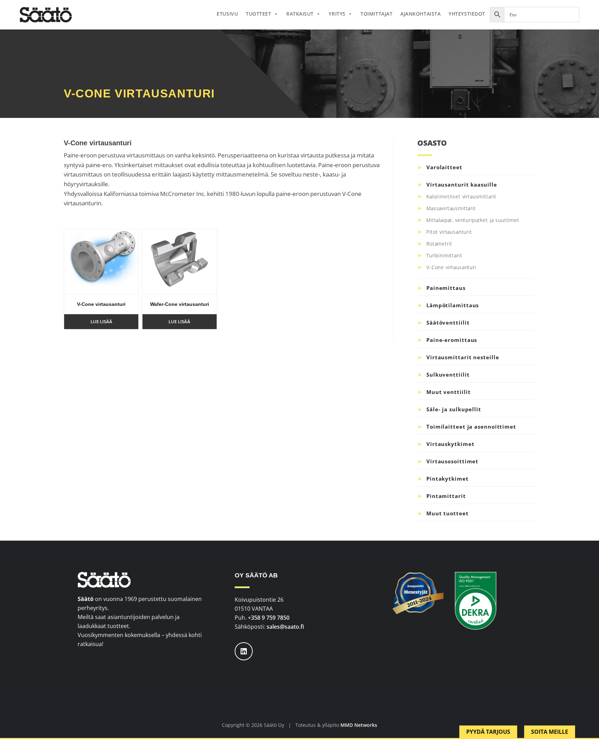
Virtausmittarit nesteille (462, 357)
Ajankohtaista (420, 14)
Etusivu (227, 14)
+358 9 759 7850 (268, 617)
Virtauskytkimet (450, 443)
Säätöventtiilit (448, 322)
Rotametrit (439, 243)
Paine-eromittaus (451, 339)
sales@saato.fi (285, 626)
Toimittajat (376, 14)
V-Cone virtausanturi (451, 267)
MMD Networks (358, 725)
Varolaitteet (444, 167)
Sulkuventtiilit (448, 374)
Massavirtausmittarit (451, 208)
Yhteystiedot (467, 14)
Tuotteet (258, 14)
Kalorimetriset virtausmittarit (461, 196)
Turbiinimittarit (444, 255)
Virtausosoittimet (452, 461)
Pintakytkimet (447, 478)
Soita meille (549, 732)
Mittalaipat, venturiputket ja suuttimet (472, 220)
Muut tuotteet (447, 513)
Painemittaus (446, 287)
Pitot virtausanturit (449, 232)
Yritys (337, 14)
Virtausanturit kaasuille (461, 184)
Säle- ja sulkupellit (453, 409)
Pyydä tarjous (488, 732)
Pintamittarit (446, 495)
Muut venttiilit (448, 391)
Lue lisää (101, 321)
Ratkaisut (300, 14)
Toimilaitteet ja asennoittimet (471, 426)
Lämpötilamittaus (452, 305)
